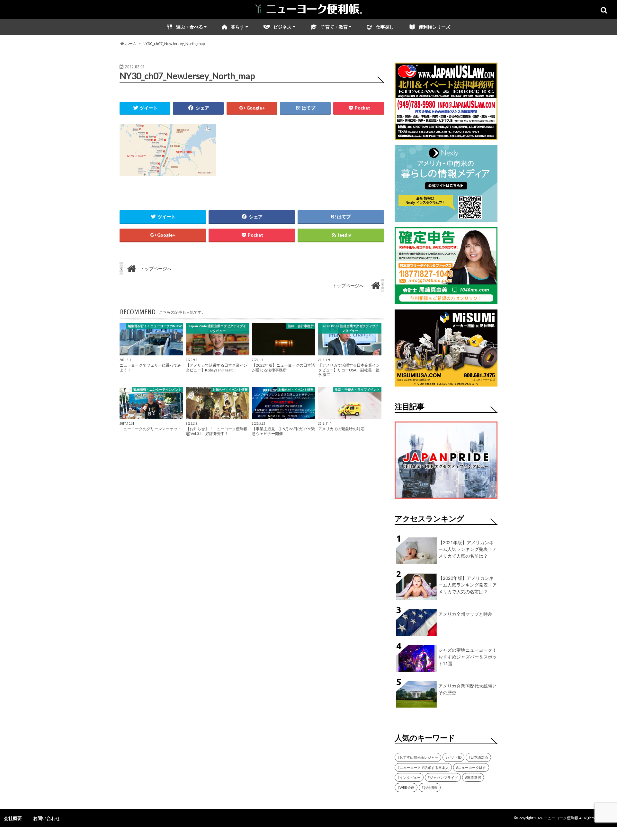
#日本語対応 (478, 757)
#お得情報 (430, 787)
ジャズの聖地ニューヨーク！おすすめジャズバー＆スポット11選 (467, 656)
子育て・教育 (334, 27)
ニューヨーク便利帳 (561, 817)
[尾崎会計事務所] (446, 300)
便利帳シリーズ (434, 27)
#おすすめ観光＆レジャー (418, 757)
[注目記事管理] (446, 500)
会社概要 (13, 818)
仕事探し (385, 27)
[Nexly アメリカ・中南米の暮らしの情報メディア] (446, 218)
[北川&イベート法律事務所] (446, 136)
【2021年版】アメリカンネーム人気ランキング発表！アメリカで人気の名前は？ (467, 549)
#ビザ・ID (453, 757)
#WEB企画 (406, 787)
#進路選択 (473, 777)
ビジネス (282, 27)
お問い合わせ (46, 818)
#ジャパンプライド (443, 777)
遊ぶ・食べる (189, 27)
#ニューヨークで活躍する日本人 (423, 767)
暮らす (237, 27)
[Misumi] (446, 382)
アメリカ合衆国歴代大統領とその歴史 (467, 689)
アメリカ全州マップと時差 (465, 614)
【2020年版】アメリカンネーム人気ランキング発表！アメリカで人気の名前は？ (467, 584)
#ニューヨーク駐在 (471, 767)
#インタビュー (409, 777)
